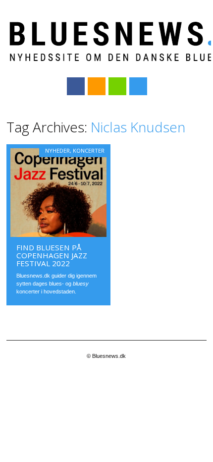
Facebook (76, 86)
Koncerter (89, 150)
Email (117, 86)
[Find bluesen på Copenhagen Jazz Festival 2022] (58, 234)
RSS (97, 86)
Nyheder (57, 150)
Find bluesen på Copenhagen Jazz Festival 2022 (51, 255)
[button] (58, 192)
